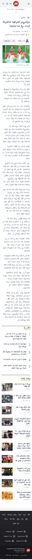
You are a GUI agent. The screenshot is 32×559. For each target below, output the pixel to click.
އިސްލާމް (6, 519)
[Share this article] (13, 41)
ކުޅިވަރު (19, 515)
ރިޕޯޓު (28, 18)
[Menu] (28, 3)
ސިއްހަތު (4, 515)
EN (11, 4)
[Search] (3, 3)
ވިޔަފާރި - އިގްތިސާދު (12, 515)
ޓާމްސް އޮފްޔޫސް (8, 555)
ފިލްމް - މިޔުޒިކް (20, 519)
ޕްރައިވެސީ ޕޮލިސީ (24, 555)
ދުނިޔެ (24, 515)
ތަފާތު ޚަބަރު (12, 519)
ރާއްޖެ (29, 515)
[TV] (7, 3)
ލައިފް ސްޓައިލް (16, 523)
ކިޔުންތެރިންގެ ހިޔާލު (16, 555)
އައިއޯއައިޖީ (23, 18)
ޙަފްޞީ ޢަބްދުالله (21, 41)
